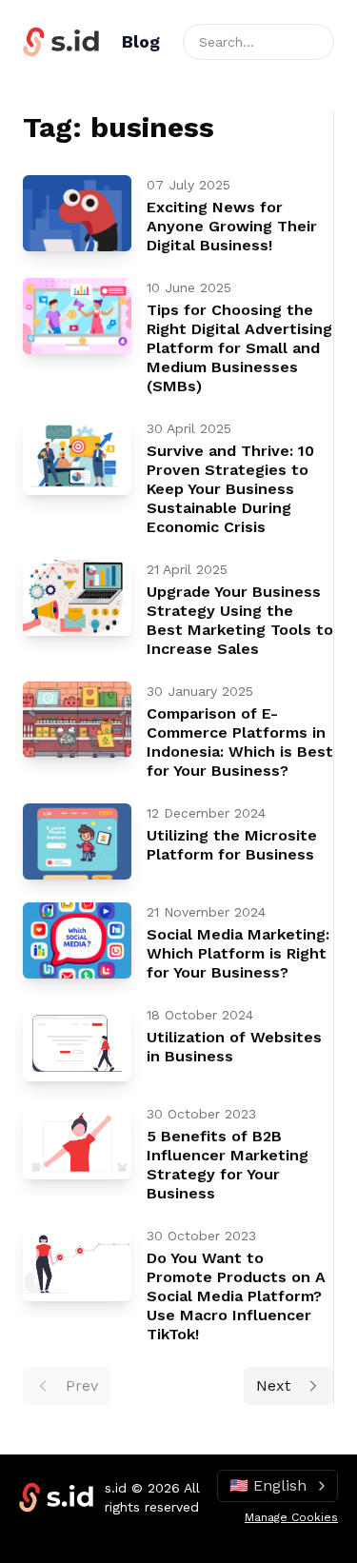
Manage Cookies (291, 1517)
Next (273, 1385)
